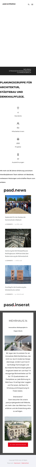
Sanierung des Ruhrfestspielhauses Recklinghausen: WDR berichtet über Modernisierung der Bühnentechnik (17, 253)
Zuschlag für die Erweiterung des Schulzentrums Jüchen (15, 288)
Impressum (17, 463)
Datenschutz (25, 463)
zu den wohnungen (18, 444)
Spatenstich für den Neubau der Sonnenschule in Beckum (15, 218)
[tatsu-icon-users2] (18, 123)
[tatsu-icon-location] (18, 108)
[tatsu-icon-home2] (18, 139)
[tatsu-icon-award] (18, 154)
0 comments (9, 224)
